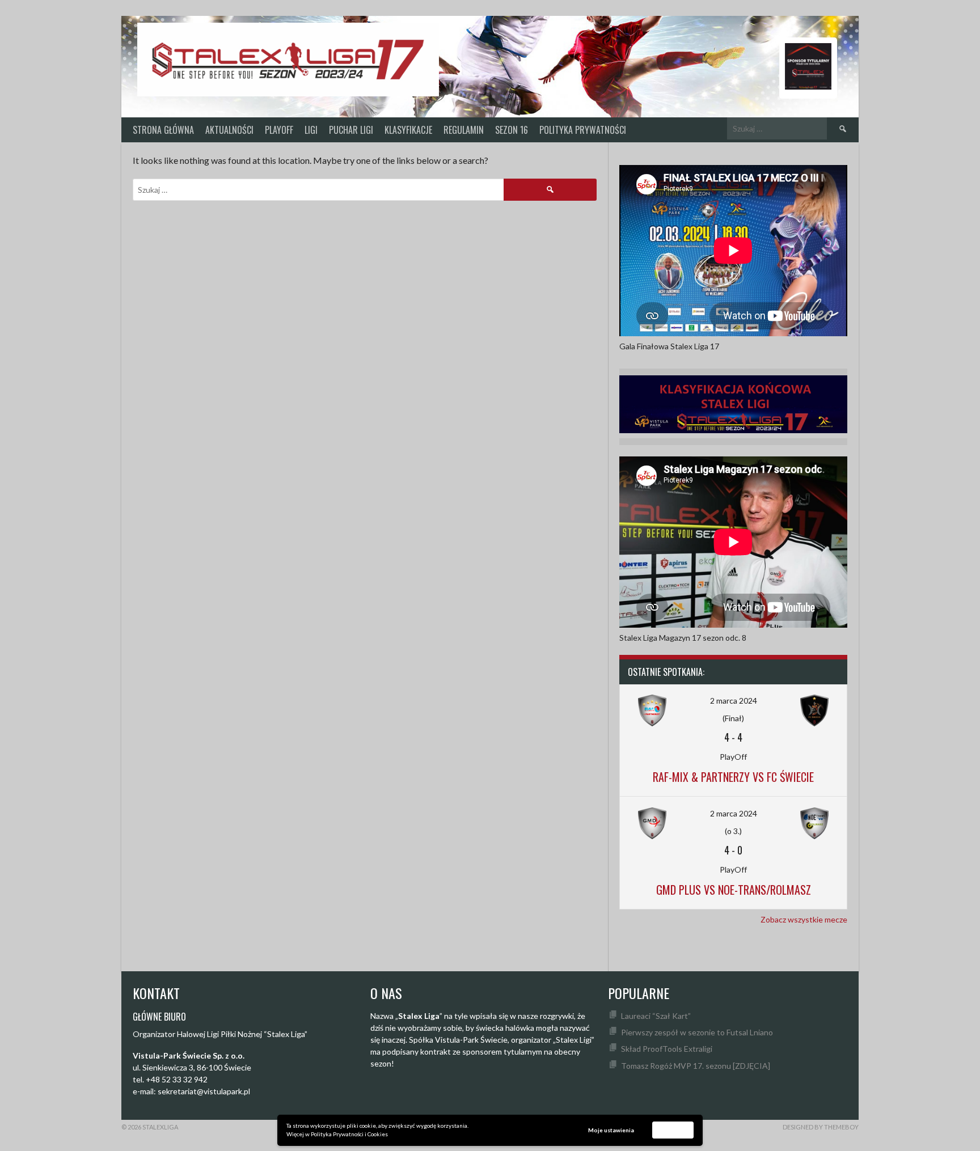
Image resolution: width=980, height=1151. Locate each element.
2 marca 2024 (733, 700)
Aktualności (229, 130)
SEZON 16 (511, 130)
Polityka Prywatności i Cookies (349, 1134)
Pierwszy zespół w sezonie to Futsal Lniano (697, 1032)
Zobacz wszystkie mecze (804, 919)
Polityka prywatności (582, 130)
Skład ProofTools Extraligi (666, 1048)
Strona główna (163, 130)
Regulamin (463, 130)
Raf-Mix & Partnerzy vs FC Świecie (733, 776)
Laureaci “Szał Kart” (656, 1016)
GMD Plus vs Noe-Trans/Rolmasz (733, 889)
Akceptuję (673, 1129)
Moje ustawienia (611, 1130)
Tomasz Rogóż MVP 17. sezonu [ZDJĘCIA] (695, 1065)
